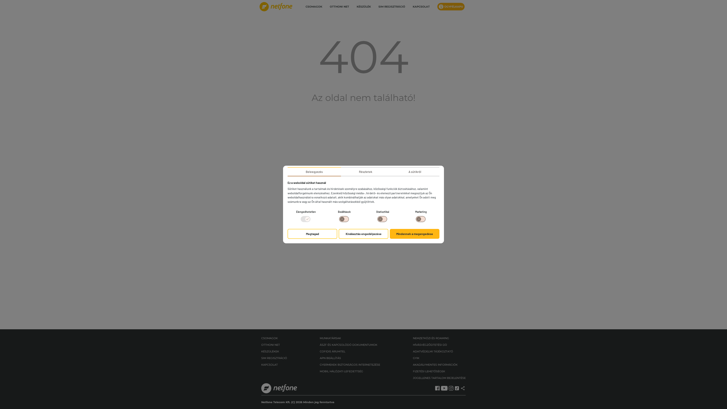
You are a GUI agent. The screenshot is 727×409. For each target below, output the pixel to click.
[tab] (314, 171)
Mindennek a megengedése (414, 234)
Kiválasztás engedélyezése (363, 234)
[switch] (344, 219)
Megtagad (312, 234)
